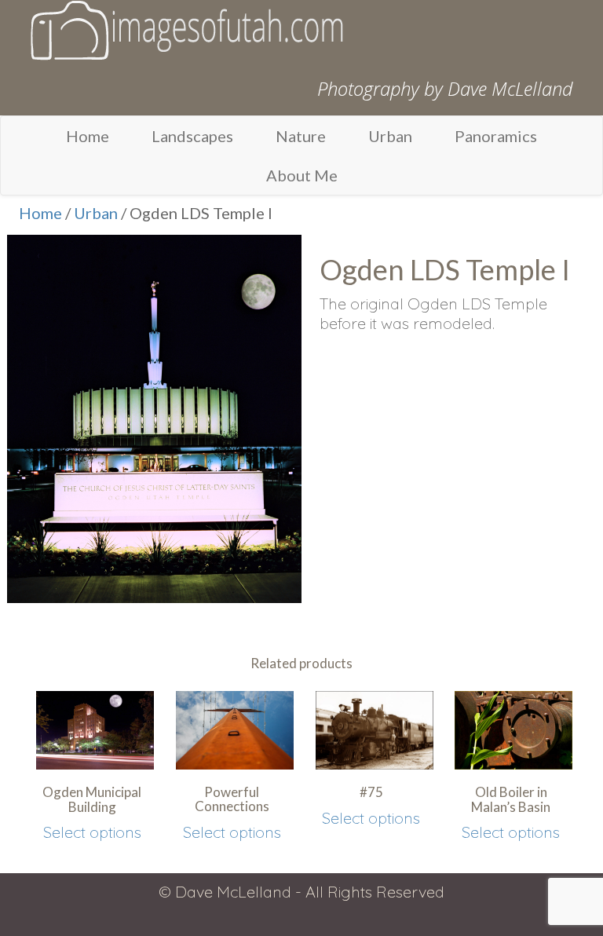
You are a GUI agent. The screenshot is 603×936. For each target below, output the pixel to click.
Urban (390, 135)
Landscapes (192, 135)
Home (87, 135)
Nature (301, 135)
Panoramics (496, 135)
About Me (302, 175)
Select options (92, 832)
